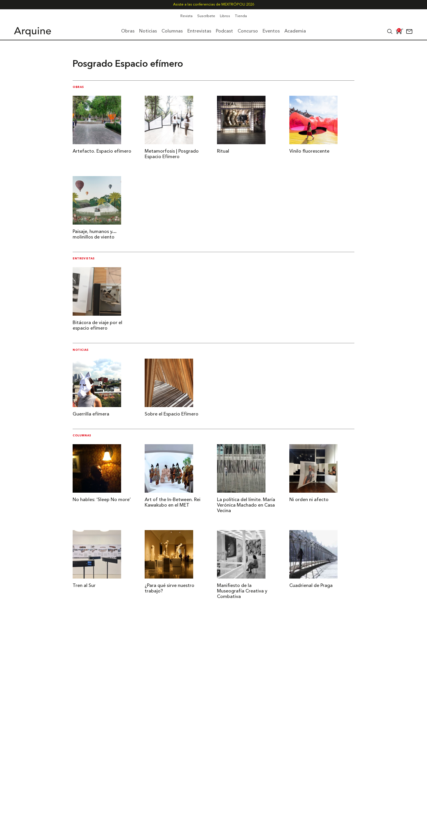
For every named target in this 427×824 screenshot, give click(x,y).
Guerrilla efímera (91, 414)
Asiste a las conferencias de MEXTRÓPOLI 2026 (213, 4)
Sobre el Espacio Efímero (171, 414)
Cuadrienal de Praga (311, 585)
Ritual (223, 151)
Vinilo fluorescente (309, 151)
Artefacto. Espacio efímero (102, 151)
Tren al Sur (84, 585)
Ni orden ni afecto (309, 500)
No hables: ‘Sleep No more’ (102, 500)
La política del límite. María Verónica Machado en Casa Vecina (246, 505)
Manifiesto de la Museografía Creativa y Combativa (242, 591)
